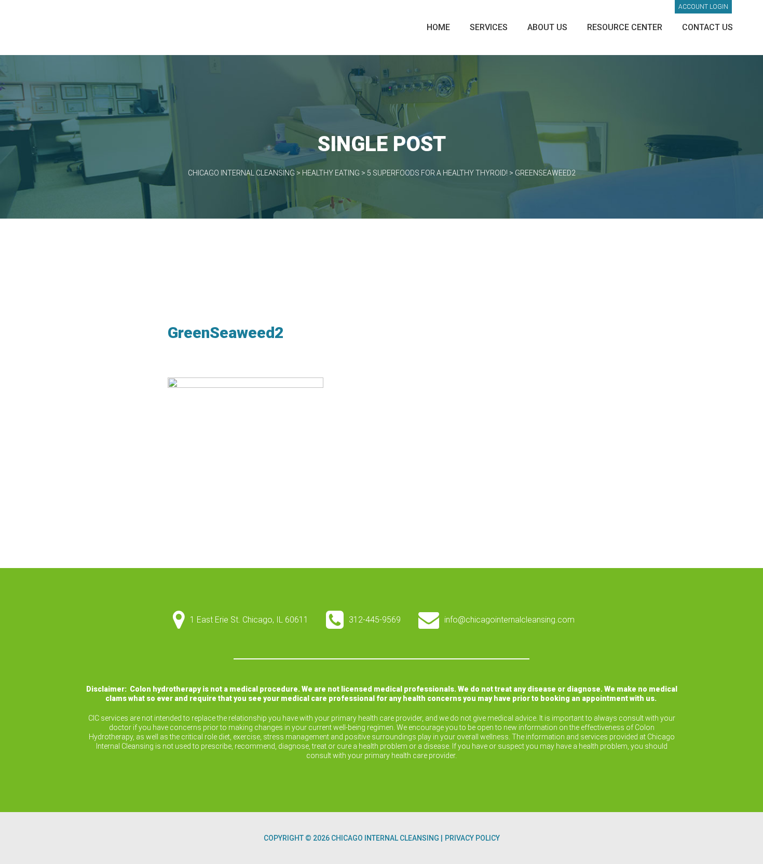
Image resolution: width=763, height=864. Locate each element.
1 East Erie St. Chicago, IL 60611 (249, 620)
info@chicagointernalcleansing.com (509, 620)
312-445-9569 (375, 620)
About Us (547, 27)
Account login (703, 6)
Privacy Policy (472, 838)
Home (438, 27)
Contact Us (707, 27)
